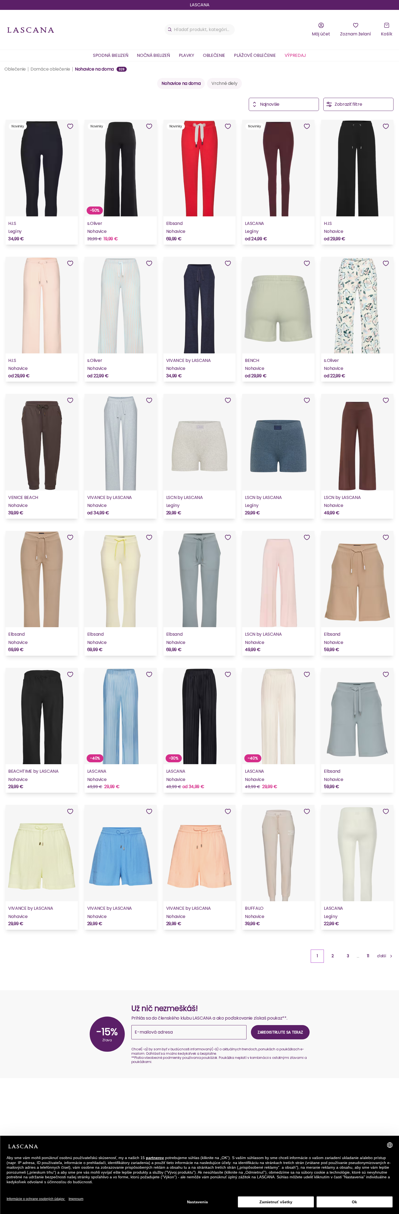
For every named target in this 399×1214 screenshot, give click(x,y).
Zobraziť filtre (348, 104)
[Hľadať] (170, 29)
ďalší (381, 956)
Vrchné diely (224, 83)
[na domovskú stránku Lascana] (30, 30)
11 (368, 956)
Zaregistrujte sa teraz (280, 1032)
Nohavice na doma (181, 83)
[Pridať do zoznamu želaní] (70, 126)
